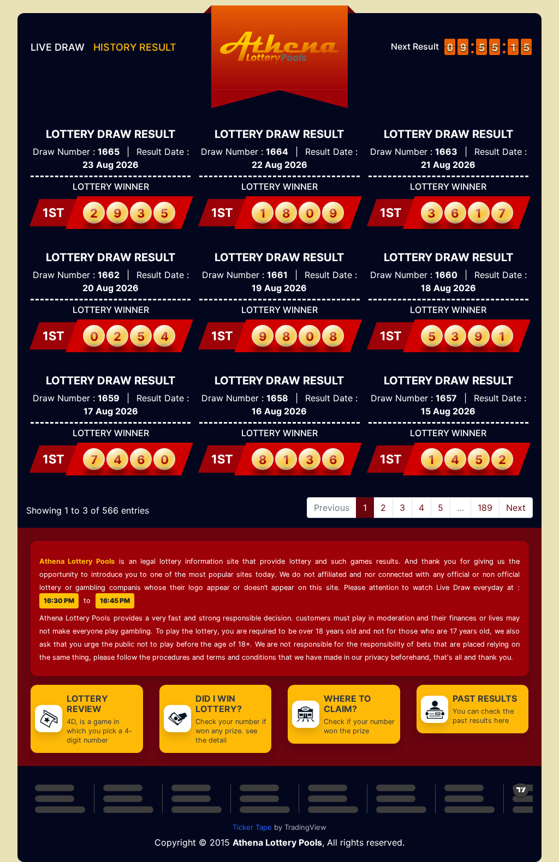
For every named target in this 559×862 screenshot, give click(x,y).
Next (516, 507)
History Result (134, 47)
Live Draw (58, 47)
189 (485, 507)
